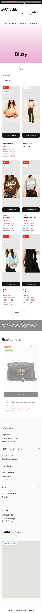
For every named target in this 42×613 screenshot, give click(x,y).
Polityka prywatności (10, 438)
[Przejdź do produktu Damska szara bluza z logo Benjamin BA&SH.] (31, 186)
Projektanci (24, 23)
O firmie (5, 497)
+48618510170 (7, 515)
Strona (16, 313)
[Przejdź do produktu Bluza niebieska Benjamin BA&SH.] (11, 260)
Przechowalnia (7, 480)
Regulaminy (6, 435)
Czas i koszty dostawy (10, 459)
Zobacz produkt (11, 135)
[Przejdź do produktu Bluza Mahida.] (11, 112)
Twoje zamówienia (8, 473)
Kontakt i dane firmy (9, 493)
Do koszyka (21, 394)
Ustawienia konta (8, 476)
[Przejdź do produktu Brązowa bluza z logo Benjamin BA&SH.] (11, 186)
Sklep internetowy (20, 610)
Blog (3, 501)
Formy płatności (8, 455)
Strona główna (10, 23)
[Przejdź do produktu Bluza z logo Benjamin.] (31, 112)
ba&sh (34, 23)
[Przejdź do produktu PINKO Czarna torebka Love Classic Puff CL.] (21, 371)
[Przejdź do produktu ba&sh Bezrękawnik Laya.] (31, 260)
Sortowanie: (6, 76)
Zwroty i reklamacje (9, 442)
